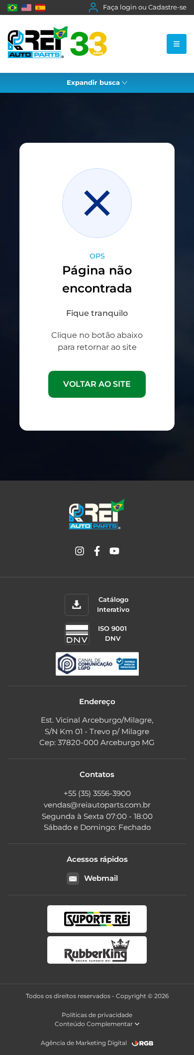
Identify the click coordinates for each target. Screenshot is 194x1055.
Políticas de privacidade (97, 1015)
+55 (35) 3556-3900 (97, 793)
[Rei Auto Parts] (57, 43)
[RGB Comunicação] (143, 1043)
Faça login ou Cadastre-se (145, 7)
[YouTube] (114, 552)
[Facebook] (97, 552)
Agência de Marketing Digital (84, 1043)
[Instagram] (80, 552)
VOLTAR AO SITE (97, 384)
